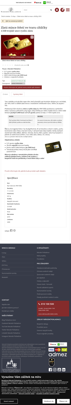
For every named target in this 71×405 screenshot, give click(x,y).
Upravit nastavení (9, 401)
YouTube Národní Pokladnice (11, 326)
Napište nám (6, 304)
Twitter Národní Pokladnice (10, 330)
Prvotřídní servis (42, 327)
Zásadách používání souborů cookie (47, 393)
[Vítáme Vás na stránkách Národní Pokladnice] (57, 10)
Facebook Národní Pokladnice (11, 323)
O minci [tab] (5, 94)
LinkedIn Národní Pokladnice (11, 333)
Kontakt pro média (8, 311)
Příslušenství (6, 269)
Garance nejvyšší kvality (44, 330)
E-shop (4, 253)
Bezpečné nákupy (42, 324)
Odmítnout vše (49, 401)
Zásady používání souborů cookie (47, 297)
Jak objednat (41, 278)
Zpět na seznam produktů (14, 21)
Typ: (3, 81)
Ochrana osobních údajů (45, 271)
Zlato (3, 257)
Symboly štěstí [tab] (18, 94)
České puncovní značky (44, 294)
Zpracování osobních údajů (45, 274)
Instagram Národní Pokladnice (11, 336)
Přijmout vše (63, 401)
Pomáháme (40, 259)
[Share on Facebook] (11, 231)
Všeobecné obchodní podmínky (47, 268)
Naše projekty (41, 256)
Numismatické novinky (9, 273)
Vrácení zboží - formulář (44, 284)
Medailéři (5, 277)
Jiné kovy (5, 265)
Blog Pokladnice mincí (9, 320)
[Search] (51, 10)
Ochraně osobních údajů (26, 393)
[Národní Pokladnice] (11, 9)
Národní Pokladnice (43, 252)
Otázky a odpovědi (43, 281)
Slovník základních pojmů (45, 287)
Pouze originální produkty (45, 334)
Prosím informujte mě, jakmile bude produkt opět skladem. (22, 87)
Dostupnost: (6, 83)
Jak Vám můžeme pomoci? (10, 308)
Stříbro (4, 261)
